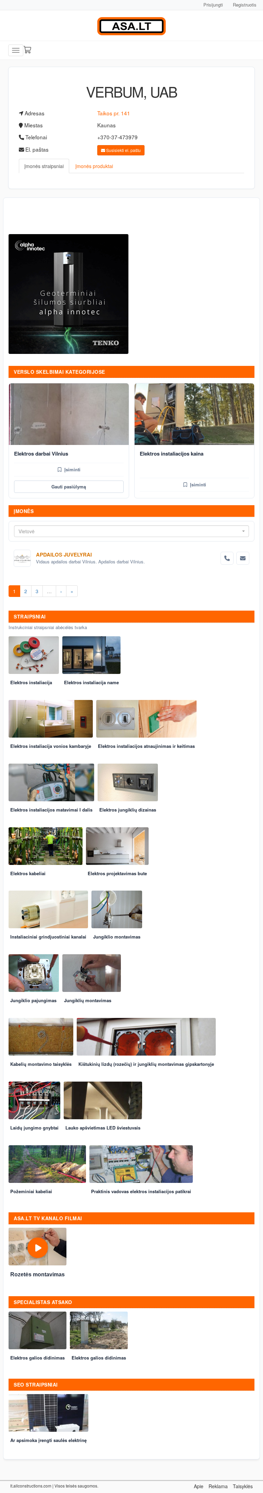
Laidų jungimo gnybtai (34, 1127)
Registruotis (244, 4)
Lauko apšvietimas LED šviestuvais (102, 1127)
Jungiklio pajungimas (33, 1000)
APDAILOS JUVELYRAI (64, 554)
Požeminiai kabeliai (31, 1191)
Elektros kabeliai (28, 873)
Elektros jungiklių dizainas (127, 809)
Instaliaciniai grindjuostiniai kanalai (48, 936)
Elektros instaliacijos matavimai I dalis (51, 809)
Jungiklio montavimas (116, 936)
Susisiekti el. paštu (123, 150)
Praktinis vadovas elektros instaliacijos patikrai (141, 1191)
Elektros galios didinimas (37, 1357)
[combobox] (131, 531)
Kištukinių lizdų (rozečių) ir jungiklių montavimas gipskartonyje (146, 1064)
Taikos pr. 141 (113, 113)
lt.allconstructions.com (30, 1486)
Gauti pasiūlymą (68, 486)
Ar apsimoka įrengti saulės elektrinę (48, 1440)
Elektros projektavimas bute (117, 873)
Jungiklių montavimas (87, 1000)
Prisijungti (213, 4)
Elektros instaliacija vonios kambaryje (50, 746)
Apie (198, 1486)
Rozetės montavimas (37, 1274)
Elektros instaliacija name (91, 682)
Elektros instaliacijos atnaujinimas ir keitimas (146, 746)
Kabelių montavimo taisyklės (41, 1064)
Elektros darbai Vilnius (41, 453)
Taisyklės (243, 1486)
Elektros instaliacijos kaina (171, 453)
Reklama (218, 1486)
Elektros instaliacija (31, 682)
